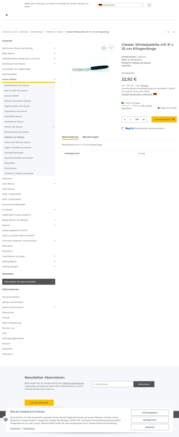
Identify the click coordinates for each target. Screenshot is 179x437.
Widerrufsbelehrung (11, 323)
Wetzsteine (7, 251)
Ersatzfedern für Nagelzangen (16, 69)
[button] (28, 48)
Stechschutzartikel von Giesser (18, 157)
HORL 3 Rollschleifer (11, 199)
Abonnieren (143, 384)
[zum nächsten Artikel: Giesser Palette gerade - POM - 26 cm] (174, 32)
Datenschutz (29, 428)
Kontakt (5, 317)
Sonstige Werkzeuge (13, 152)
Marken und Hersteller (12, 302)
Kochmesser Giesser (13, 121)
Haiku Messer (8, 189)
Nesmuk (6, 225)
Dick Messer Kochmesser (14, 63)
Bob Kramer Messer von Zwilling (17, 48)
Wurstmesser (10, 168)
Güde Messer (8, 183)
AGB (4, 333)
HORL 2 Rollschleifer (11, 194)
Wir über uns (8, 328)
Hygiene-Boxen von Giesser (17, 106)
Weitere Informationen (12, 307)
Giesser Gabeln (11, 95)
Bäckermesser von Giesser (16, 85)
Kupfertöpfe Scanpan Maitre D (16, 214)
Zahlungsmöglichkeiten (13, 338)
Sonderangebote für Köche (14, 230)
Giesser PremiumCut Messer (17, 101)
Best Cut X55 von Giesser (16, 90)
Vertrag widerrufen (39, 402)
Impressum (15, 428)
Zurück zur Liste (10, 32)
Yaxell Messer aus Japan (13, 256)
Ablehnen (150, 427)
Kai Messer (7, 209)
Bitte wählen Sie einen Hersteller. (20, 281)
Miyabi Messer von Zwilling (15, 220)
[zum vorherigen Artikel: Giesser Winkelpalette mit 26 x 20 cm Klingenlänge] (168, 32)
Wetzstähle (9, 163)
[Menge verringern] (125, 119)
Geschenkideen (9, 74)
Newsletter (7, 348)
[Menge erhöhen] (144, 119)
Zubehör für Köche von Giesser (19, 173)
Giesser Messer (9, 79)
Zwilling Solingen (10, 266)
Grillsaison (7, 178)
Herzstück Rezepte (11, 297)
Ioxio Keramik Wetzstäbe (13, 204)
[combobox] (120, 5)
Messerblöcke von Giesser (16, 132)
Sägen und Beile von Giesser (17, 147)
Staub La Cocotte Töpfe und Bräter (18, 235)
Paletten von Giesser (141, 62)
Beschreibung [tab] (70, 137)
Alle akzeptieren (150, 412)
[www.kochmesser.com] (6, 15)
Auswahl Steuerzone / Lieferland (137, 94)
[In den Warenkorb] (64, 41)
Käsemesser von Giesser (15, 111)
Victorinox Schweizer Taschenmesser (19, 240)
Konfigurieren (149, 420)
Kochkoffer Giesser (13, 116)
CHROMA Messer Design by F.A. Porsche (21, 58)
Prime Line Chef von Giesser (17, 142)
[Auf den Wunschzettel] (111, 48)
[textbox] (120, 5)
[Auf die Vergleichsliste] (104, 48)
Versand (144, 85)
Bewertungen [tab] (91, 137)
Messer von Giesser (13, 126)
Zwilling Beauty (9, 261)
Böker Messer (8, 53)
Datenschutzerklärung (73, 383)
